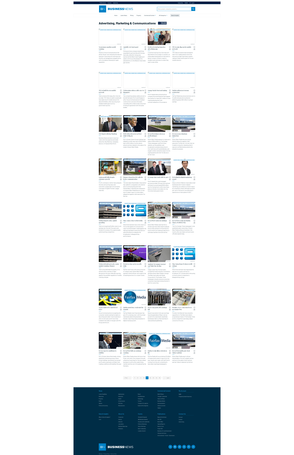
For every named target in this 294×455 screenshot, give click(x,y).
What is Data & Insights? (104, 417)
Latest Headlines (103, 394)
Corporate (120, 417)
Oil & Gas (120, 403)
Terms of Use (113, 453)
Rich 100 (159, 419)
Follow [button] (163, 23)
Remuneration (121, 405)
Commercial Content (149, 15)
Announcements (161, 403)
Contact (181, 417)
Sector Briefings (142, 426)
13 (154, 378)
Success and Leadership (143, 421)
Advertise (115, 3)
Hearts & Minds (161, 398)
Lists (100, 419)
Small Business (141, 396)
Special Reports (161, 424)
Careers (180, 419)
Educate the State (162, 433)
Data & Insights (175, 15)
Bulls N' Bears (161, 394)
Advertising (181, 421)
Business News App (122, 426)
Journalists (121, 424)
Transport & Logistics (143, 403)
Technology (140, 398)
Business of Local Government (165, 431)
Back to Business (142, 428)
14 (157, 378)
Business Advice (161, 401)
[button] (121, 47)
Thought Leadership (162, 396)
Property (139, 15)
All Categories (162, 15)
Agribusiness (121, 394)
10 (144, 378)
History (120, 419)
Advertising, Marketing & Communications (110, 29)
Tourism (139, 401)
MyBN (186, 3)
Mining (131, 15)
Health (119, 398)
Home (115, 15)
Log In (192, 3)
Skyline (159, 408)
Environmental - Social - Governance (166, 435)
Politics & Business (142, 424)
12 (151, 378)
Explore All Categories (143, 405)
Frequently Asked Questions (185, 396)
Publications (103, 3)
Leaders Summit (142, 431)
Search (193, 9)
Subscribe (180, 3)
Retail (139, 394)
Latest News (123, 15)
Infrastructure (121, 401)
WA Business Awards (143, 419)
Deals (100, 401)
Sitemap (100, 453)
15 (160, 378)
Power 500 (160, 428)
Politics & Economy (103, 405)
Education (120, 396)
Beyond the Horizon (162, 417)
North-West (160, 421)
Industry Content (161, 405)
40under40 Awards (142, 417)
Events (109, 3)
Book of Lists (161, 426)
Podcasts (120, 428)
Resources (101, 396)
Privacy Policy (106, 453)
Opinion (100, 403)
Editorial (120, 421)
